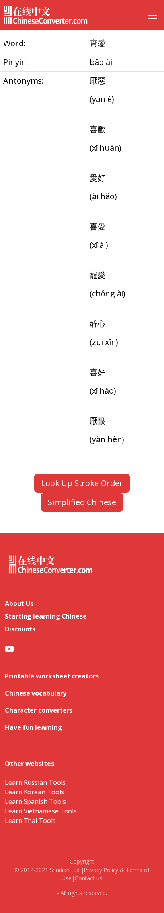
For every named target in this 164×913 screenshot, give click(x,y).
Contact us (88, 878)
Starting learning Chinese (46, 616)
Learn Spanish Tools (35, 801)
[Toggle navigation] (153, 15)
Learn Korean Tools (34, 792)
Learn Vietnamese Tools (41, 811)
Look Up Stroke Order (82, 483)
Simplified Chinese (82, 502)
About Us (19, 603)
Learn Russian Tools (35, 782)
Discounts (20, 629)
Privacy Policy (101, 870)
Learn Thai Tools (30, 820)
